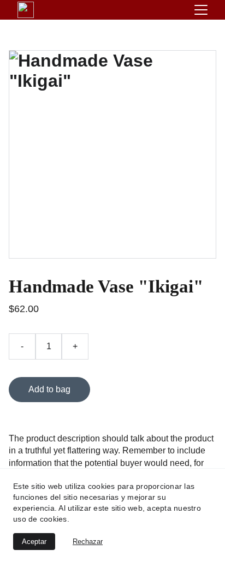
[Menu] (201, 10)
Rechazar (88, 541)
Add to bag (49, 389)
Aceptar (34, 541)
